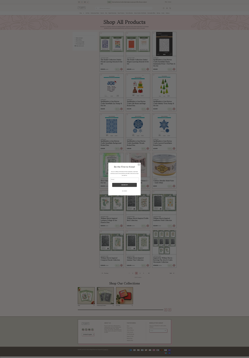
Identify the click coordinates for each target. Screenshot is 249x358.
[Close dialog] (139, 164)
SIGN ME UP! (124, 184)
